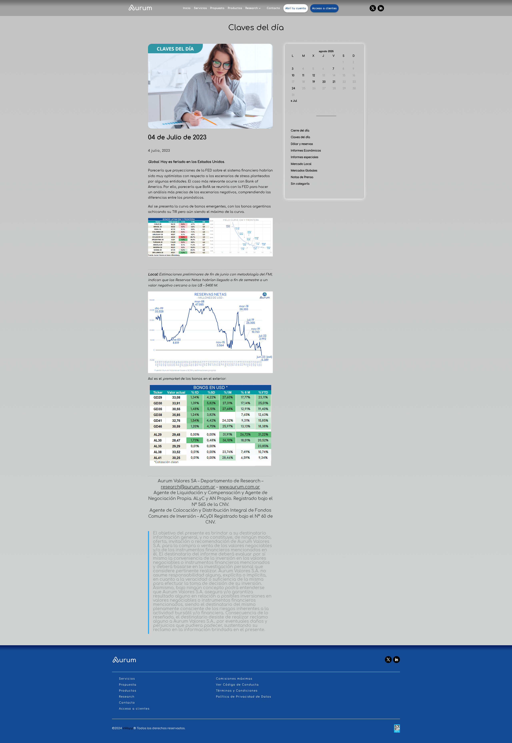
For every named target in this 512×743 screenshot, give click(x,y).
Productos (235, 8)
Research (251, 8)
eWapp (128, 728)
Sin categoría (300, 183)
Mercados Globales (304, 170)
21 (334, 81)
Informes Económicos (306, 150)
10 (293, 75)
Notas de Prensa (302, 177)
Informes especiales (304, 157)
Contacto (273, 8)
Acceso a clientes (324, 8)
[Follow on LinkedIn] (381, 8)
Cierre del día (300, 130)
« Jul (294, 100)
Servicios (200, 8)
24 (293, 88)
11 (303, 75)
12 (313, 75)
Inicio (187, 8)
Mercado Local (301, 164)
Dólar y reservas (302, 144)
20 (324, 81)
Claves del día (300, 137)
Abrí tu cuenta (295, 8)
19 (313, 81)
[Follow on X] (373, 8)
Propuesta (217, 8)
